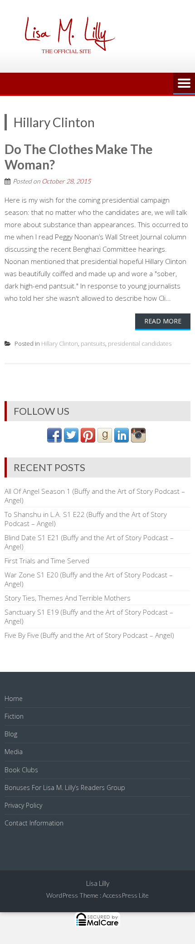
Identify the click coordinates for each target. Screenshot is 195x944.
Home (14, 698)
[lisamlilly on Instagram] (138, 439)
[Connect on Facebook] (54, 439)
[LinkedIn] (121, 439)
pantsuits (93, 343)
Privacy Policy (23, 805)
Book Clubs (21, 769)
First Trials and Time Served (47, 560)
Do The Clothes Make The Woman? (79, 156)
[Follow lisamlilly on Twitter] (71, 439)
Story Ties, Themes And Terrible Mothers (68, 597)
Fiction (14, 716)
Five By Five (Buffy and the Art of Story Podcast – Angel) (89, 635)
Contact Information (34, 823)
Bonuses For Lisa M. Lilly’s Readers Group (65, 787)
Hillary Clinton (59, 343)
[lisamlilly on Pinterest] (88, 439)
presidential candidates (139, 343)
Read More (162, 321)
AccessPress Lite (125, 895)
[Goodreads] (105, 439)
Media (14, 751)
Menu (184, 83)
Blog (11, 734)
